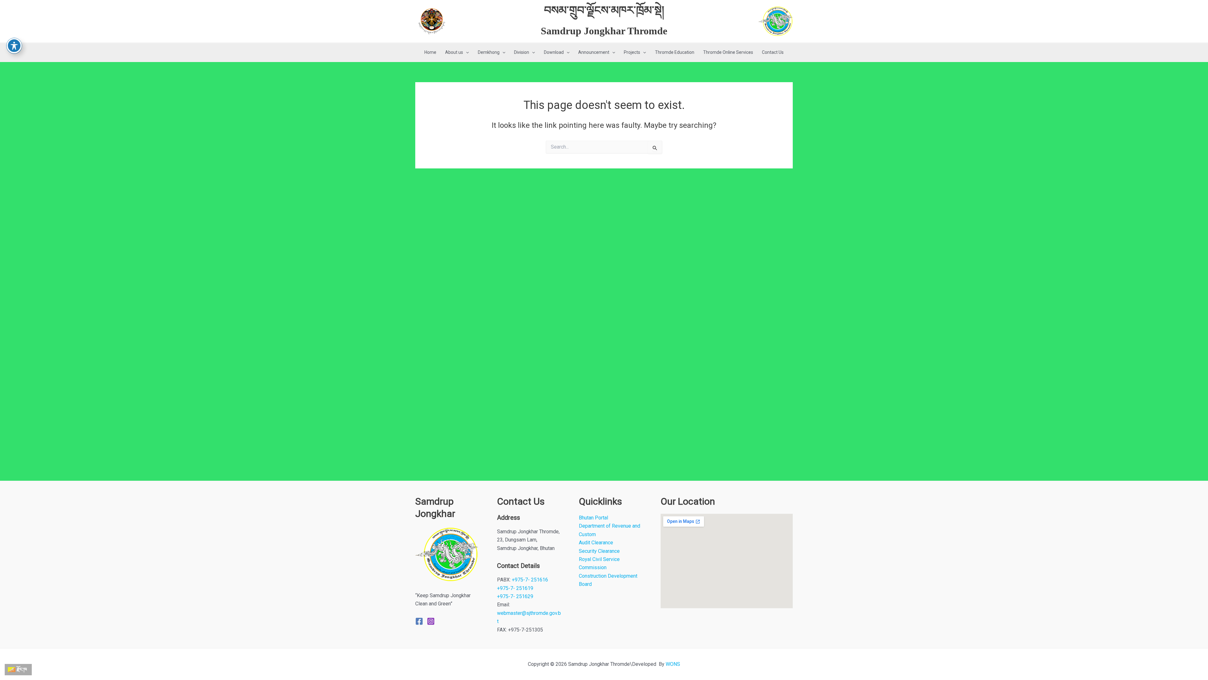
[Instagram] (431, 621)
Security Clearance (599, 551)
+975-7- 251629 (515, 596)
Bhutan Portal (593, 518)
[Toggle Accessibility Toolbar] (14, 45)
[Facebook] (419, 621)
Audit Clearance (596, 543)
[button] (466, 52)
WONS (673, 664)
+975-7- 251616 (530, 580)
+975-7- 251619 (515, 588)
